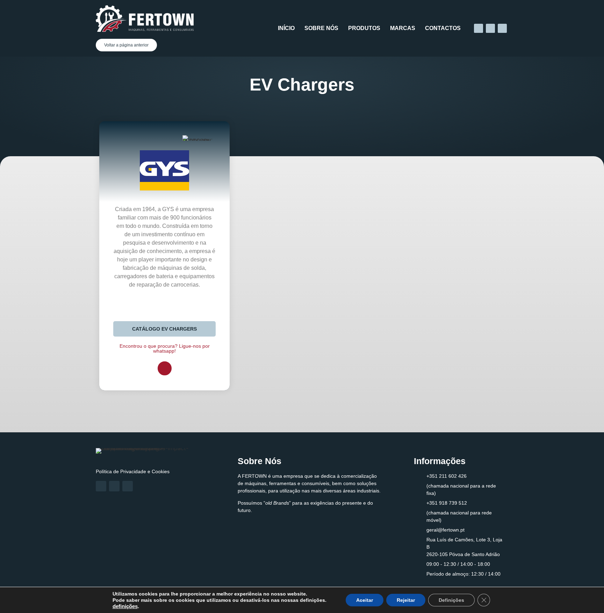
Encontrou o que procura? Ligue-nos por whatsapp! (165, 348)
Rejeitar (406, 600)
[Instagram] (490, 28)
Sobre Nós (321, 28)
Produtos (364, 28)
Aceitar (364, 600)
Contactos (443, 28)
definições (125, 606)
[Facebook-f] (478, 28)
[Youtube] (502, 28)
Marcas (402, 28)
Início (286, 28)
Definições (451, 600)
